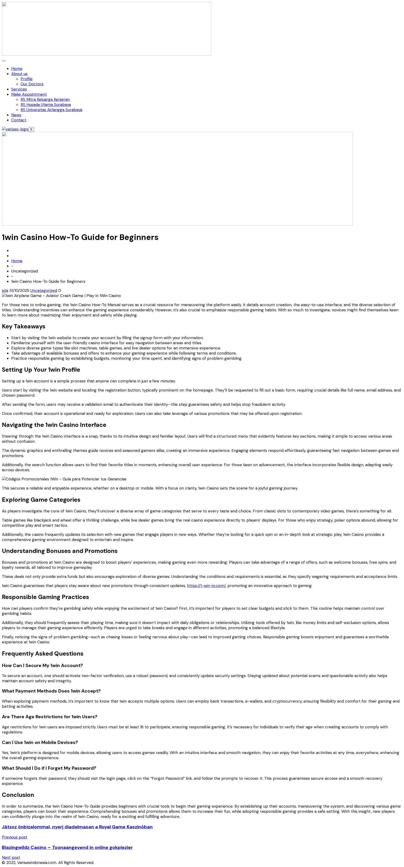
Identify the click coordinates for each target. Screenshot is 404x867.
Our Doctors (32, 84)
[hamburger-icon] (4, 61)
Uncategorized (43, 290)
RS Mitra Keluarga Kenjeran (45, 99)
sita (5, 290)
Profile (26, 78)
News (16, 114)
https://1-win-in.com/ (206, 585)
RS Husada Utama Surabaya (46, 104)
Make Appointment (29, 94)
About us (19, 73)
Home (16, 68)
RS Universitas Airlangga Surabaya (51, 109)
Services (19, 89)
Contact (18, 120)
